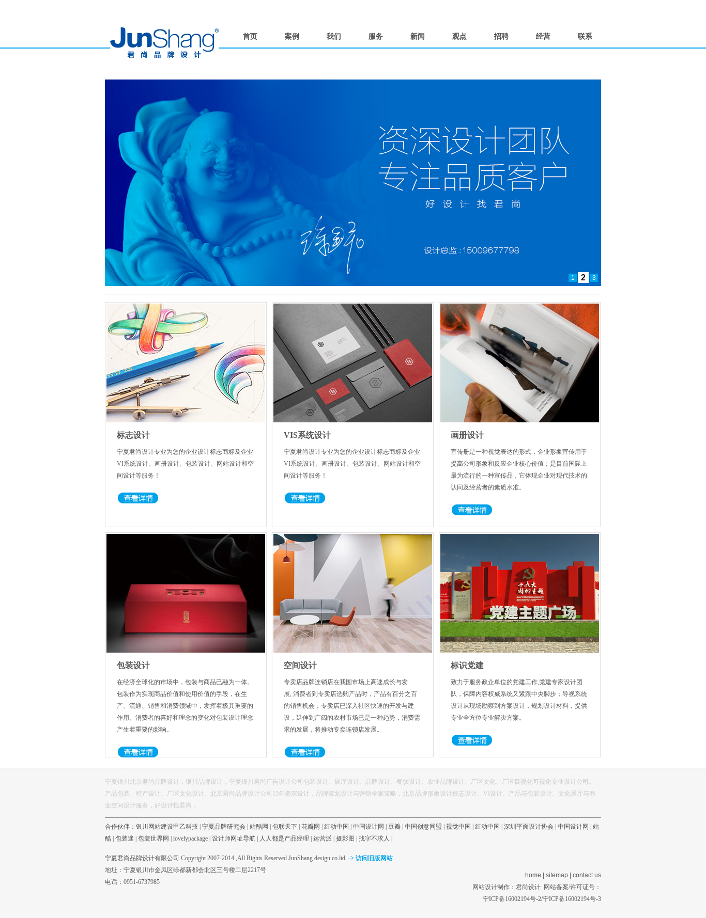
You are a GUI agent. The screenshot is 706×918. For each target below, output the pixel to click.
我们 (334, 36)
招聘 (501, 36)
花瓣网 (310, 826)
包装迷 (124, 838)
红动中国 (336, 826)
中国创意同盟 (423, 826)
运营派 (322, 838)
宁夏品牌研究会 (223, 826)
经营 (543, 36)
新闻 (417, 36)
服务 (376, 36)
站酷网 (259, 826)
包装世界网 (153, 838)
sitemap (557, 875)
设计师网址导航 (233, 838)
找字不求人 (374, 838)
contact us (587, 875)
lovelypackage (190, 838)
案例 (292, 36)
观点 (459, 36)
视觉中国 (458, 826)
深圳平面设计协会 (529, 826)
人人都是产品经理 (284, 838)
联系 (585, 36)
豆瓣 (394, 826)
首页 (250, 36)
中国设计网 (368, 826)
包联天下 (284, 826)
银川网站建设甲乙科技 (167, 826)
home (533, 875)
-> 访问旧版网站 (370, 858)
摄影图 (345, 838)
